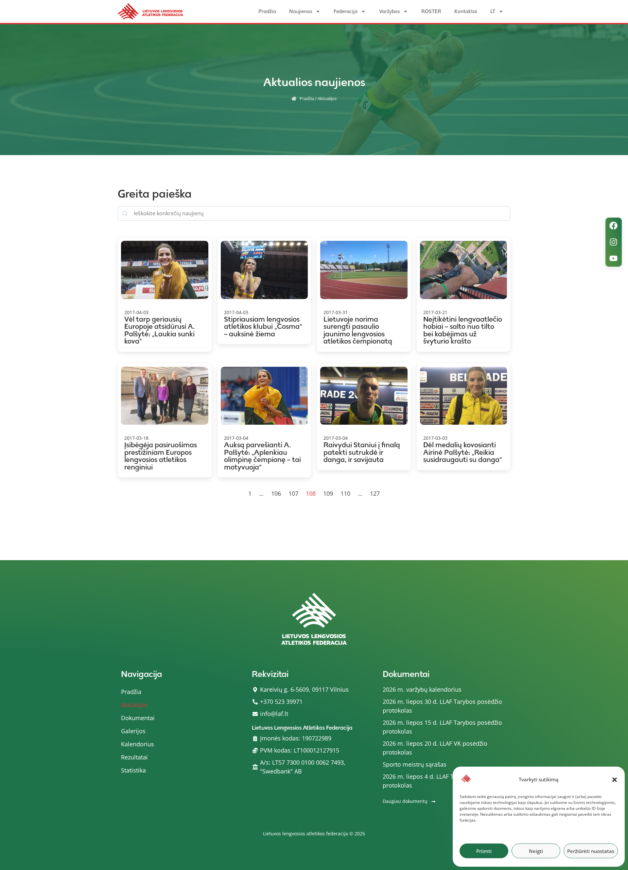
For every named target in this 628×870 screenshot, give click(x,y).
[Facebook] (613, 226)
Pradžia (267, 11)
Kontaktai (465, 11)
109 (328, 493)
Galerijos (133, 731)
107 (293, 493)
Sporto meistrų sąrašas (414, 764)
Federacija (346, 11)
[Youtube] (613, 258)
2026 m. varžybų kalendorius (422, 689)
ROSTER (431, 11)
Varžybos (389, 11)
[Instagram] (613, 242)
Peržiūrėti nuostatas (590, 851)
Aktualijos (134, 705)
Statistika (133, 770)
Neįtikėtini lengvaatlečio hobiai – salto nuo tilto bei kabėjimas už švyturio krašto (462, 330)
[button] (614, 779)
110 (345, 493)
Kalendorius (137, 744)
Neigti (536, 851)
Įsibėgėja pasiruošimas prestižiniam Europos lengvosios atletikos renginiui (160, 455)
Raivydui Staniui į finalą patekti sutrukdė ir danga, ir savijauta (361, 452)
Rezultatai (134, 757)
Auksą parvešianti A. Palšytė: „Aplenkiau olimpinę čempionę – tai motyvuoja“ (262, 455)
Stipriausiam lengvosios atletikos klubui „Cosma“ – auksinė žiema (263, 326)
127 (375, 493)
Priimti (484, 851)
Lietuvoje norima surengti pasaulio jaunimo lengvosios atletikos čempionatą (357, 330)
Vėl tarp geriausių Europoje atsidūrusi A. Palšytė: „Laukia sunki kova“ (159, 330)
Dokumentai (138, 718)
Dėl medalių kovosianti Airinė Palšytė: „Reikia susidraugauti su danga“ (462, 452)
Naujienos (300, 11)
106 (276, 493)
